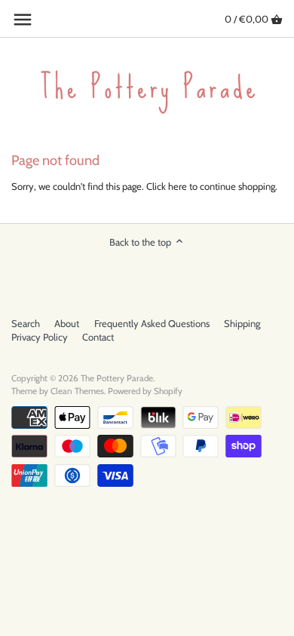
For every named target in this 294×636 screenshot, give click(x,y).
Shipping (242, 323)
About (66, 323)
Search (25, 323)
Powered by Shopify (145, 391)
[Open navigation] (22, 19)
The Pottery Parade (117, 378)
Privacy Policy (39, 337)
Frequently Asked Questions (152, 323)
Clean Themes (77, 391)
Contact (98, 337)
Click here (166, 186)
